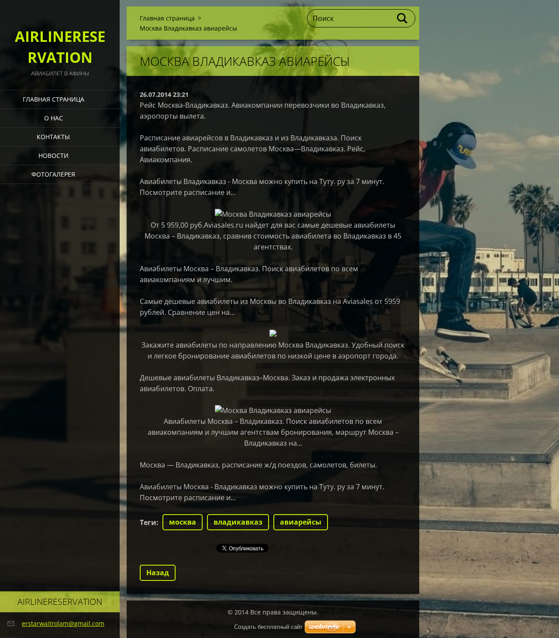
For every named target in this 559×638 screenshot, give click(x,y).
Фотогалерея (53, 174)
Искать (402, 18)
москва (182, 522)
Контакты (53, 137)
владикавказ (238, 522)
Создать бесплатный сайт (268, 627)
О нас (53, 118)
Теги (148, 522)
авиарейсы (300, 522)
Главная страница (53, 99)
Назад (157, 572)
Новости (53, 155)
